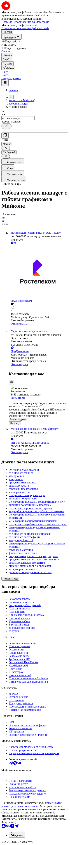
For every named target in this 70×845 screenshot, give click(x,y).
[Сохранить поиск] (5, 136)
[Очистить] (6, 126)
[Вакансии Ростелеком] (38, 272)
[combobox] (18, 118)
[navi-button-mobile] (5, 83)
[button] (5, 71)
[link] (7, 63)
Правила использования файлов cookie (25, 28)
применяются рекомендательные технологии (31, 804)
